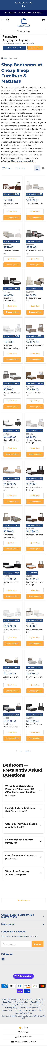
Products (12, 999)
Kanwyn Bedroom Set (34, 678)
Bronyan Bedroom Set (11, 394)
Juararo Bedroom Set (10, 678)
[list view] (43, 168)
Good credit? (35, 48)
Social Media (36, 1002)
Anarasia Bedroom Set (11, 252)
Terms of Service (36, 1005)
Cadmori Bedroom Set (11, 441)
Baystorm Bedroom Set (34, 252)
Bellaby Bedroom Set (33, 299)
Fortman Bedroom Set (11, 630)
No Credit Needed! (14, 48)
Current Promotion (26, 999)
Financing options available (23, 161)
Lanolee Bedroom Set (34, 725)
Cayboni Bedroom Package (34, 441)
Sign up (37, 943)
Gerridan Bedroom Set (34, 630)
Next (27, 751)
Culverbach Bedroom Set (9, 536)
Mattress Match (30, 1010)
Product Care (7, 1010)
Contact (5, 1005)
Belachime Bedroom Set (9, 299)
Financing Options (21, 1002)
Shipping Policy (11, 1008)
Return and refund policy (29, 1008)
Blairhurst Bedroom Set (34, 346)
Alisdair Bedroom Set (10, 204)
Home (4, 58)
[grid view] (37, 168)
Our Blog (18, 1010)
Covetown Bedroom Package (35, 488)
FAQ (40, 1010)
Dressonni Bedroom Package (34, 583)
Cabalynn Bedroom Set (34, 394)
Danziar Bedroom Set (11, 583)
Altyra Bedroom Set (34, 203)
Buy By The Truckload (18, 1005)
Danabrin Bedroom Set (34, 536)
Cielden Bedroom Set (11, 488)
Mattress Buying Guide (23, 1013)
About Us (39, 999)
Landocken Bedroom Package (11, 725)
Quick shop (12, 211)
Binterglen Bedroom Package (11, 346)
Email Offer (7, 1002)
